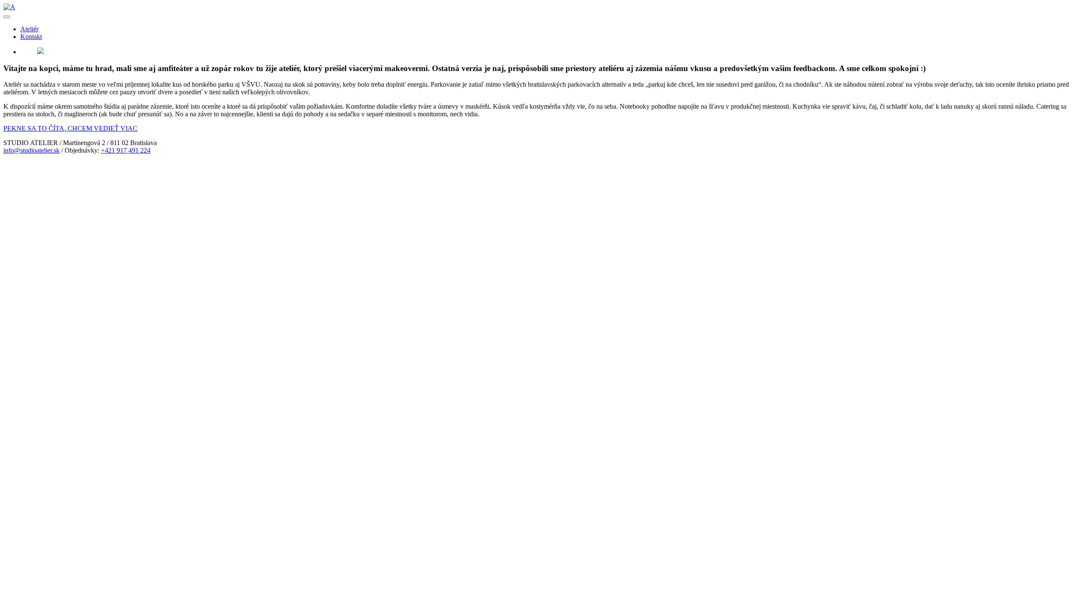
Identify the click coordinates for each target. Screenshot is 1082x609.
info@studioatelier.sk (31, 150)
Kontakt (31, 36)
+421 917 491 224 (125, 150)
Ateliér (29, 29)
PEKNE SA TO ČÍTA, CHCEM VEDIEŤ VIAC (70, 128)
